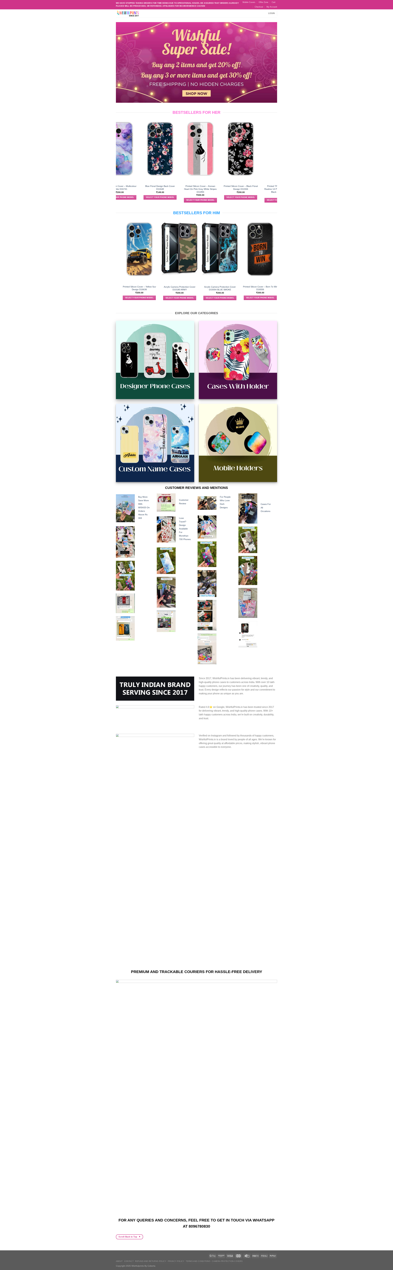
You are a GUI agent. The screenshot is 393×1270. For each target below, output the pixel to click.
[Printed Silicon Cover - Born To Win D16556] (208, 249)
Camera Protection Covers (227, 1261)
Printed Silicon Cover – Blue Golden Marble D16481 (248, 288)
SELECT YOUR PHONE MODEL (146, 177)
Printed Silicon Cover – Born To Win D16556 (208, 288)
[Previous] (117, 160)
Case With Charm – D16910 (186, 168)
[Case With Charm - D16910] (186, 139)
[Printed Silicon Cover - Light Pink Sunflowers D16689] (267, 148)
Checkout (259, 7)
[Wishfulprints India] (131, 13)
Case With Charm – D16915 (146, 168)
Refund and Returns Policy (150, 1261)
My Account (272, 7)
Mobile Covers (249, 2)
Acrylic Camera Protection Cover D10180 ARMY (127, 288)
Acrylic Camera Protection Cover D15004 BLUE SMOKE (168, 288)
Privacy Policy (176, 1261)
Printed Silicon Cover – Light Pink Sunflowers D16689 (267, 187)
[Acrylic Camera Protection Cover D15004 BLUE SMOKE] (168, 249)
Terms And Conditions (198, 1261)
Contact (129, 1261)
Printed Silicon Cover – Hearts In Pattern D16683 (227, 187)
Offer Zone (263, 2)
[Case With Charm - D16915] (146, 139)
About (119, 1261)
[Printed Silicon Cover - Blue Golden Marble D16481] (248, 249)
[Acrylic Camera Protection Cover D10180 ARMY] (127, 249)
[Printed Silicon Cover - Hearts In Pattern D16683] (226, 148)
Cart (273, 2)
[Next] (275, 160)
